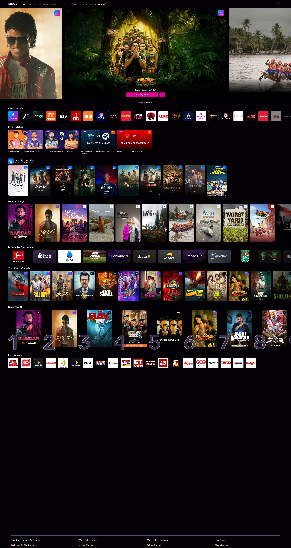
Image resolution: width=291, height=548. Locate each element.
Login (278, 4)
